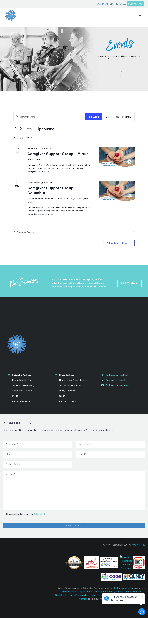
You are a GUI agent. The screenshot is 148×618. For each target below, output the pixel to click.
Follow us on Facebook (117, 374)
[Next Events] (21, 128)
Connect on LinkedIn (116, 380)
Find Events (93, 116)
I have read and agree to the (26, 514)
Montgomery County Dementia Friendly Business (119, 591)
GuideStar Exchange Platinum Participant (75, 595)
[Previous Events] (15, 128)
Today (29, 128)
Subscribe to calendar (117, 243)
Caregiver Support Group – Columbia (52, 190)
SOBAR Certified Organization (77, 591)
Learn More (129, 283)
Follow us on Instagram (117, 385)
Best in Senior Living (123, 587)
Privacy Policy (40, 514)
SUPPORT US (135, 4)
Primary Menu (140, 15)
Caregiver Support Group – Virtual (59, 153)
